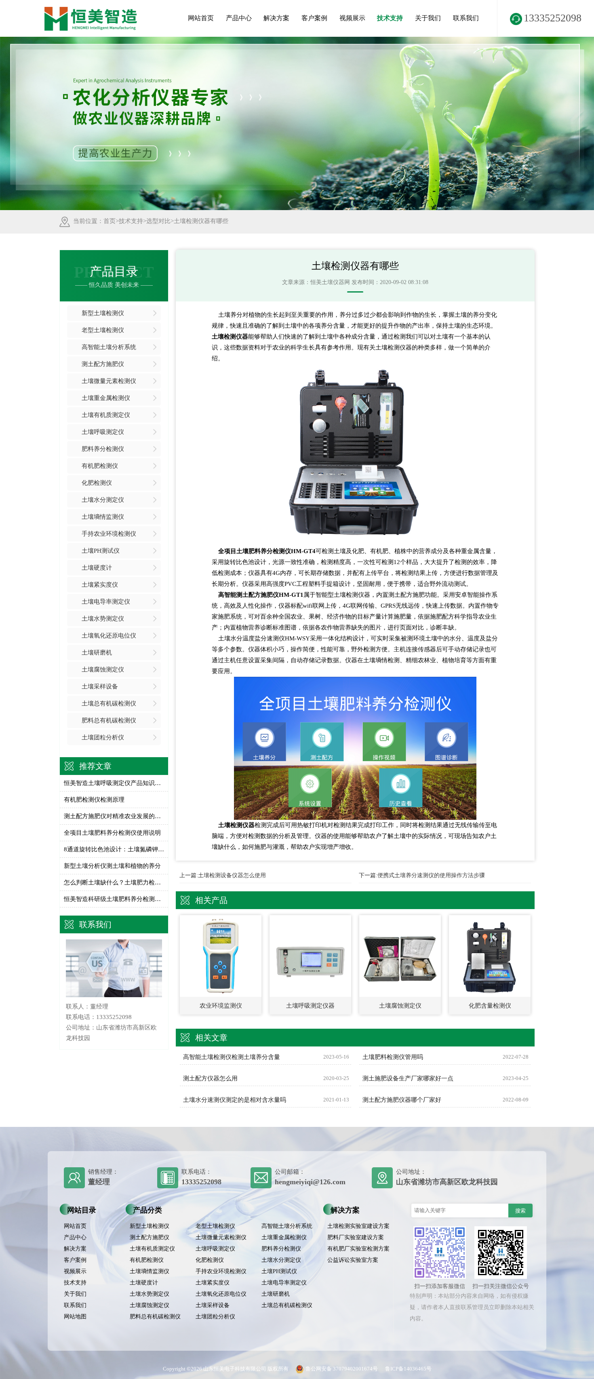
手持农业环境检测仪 (109, 534)
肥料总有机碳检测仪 (109, 720)
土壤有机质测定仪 (106, 415)
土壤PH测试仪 (101, 550)
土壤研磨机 (97, 652)
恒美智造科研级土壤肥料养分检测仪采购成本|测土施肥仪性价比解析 (114, 899)
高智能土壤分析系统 (109, 347)
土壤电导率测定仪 (106, 601)
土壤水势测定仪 (103, 618)
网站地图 (75, 1317)
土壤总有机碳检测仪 (109, 703)
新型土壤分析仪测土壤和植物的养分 (112, 866)
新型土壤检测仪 (103, 313)
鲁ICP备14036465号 (408, 1369)
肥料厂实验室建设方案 (355, 1237)
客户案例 (314, 18)
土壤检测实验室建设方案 (358, 1226)
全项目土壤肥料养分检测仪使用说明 (112, 833)
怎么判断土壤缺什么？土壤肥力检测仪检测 (114, 882)
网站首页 (201, 18)
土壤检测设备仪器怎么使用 (232, 875)
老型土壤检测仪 (103, 330)
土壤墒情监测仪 (103, 517)
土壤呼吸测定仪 (103, 432)
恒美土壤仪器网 (330, 282)
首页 (109, 221)
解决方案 (276, 18)
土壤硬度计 (97, 567)
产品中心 (239, 18)
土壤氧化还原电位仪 (109, 635)
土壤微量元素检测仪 (109, 381)
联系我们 (466, 18)
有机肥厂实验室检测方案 (358, 1249)
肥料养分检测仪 (103, 449)
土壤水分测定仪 (103, 500)
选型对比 (158, 221)
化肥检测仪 (97, 483)
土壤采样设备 (100, 686)
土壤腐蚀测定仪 (103, 669)
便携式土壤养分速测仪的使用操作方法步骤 (431, 875)
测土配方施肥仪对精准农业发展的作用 (114, 816)
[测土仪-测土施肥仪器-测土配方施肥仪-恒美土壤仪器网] (90, 11)
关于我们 (428, 18)
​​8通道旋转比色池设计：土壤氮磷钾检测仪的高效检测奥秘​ (114, 849)
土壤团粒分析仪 (103, 737)
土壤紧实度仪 (100, 584)
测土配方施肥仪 (103, 364)
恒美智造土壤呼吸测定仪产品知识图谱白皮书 (114, 783)
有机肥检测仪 (100, 466)
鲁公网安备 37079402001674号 (341, 1369)
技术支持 (390, 18)
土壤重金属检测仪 (106, 398)
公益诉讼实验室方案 (352, 1260)
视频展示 (352, 18)
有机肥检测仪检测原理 (94, 799)
